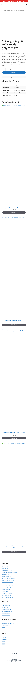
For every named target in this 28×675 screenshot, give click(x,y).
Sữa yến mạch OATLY (7, 570)
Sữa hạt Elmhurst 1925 (7, 576)
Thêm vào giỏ (14, 72)
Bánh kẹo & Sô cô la (6, 595)
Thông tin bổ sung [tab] (7, 77)
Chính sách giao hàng (7, 611)
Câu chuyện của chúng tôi (8, 623)
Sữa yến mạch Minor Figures (8, 578)
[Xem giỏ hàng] (26, 4)
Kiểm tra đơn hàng (6, 605)
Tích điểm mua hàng (6, 615)
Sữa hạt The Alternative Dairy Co (9, 572)
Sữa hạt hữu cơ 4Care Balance (9, 585)
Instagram (4, 639)
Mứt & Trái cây (5, 591)
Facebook (4, 637)
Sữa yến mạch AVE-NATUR (8, 580)
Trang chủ (4, 10)
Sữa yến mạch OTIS (6, 584)
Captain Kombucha (6, 589)
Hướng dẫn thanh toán (7, 609)
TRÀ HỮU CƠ (5, 568)
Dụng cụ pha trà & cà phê (7, 597)
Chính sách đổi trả (6, 613)
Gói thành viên (5, 607)
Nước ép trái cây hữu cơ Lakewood (10, 587)
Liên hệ (3, 627)
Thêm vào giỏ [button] (14, 212)
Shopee (3, 643)
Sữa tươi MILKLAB (6, 574)
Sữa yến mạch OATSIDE (7, 582)
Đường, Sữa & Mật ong (12, 10)
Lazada (3, 641)
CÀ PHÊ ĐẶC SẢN (6, 566)
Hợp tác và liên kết (6, 625)
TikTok (3, 644)
